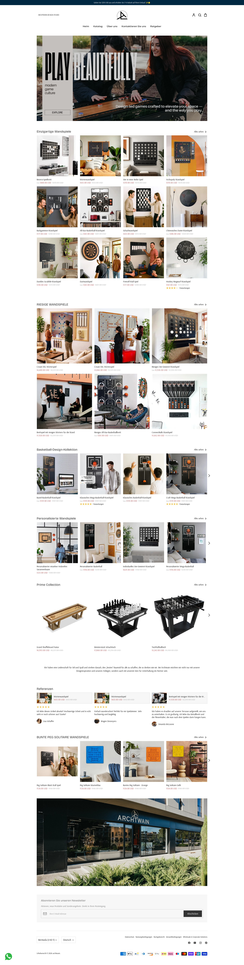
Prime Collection (48, 585)
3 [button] (122, 883)
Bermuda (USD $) (46, 939)
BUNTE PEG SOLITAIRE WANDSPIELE (63, 737)
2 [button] (118, 883)
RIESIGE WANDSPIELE (52, 304)
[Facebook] (189, 943)
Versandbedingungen (174, 937)
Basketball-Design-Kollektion (57, 449)
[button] (35, 476)
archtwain (56, 953)
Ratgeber (155, 26)
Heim (86, 26)
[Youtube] (195, 943)
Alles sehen (199, 131)
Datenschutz (129, 937)
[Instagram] (200, 943)
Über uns (112, 26)
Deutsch (67, 939)
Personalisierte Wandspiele (56, 518)
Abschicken (192, 913)
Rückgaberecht (159, 937)
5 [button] (128, 883)
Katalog (98, 26)
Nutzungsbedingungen (144, 937)
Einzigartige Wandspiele (54, 131)
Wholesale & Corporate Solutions (195, 937)
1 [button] (115, 883)
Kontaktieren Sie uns (134, 26)
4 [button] (125, 883)
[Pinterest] (206, 943)
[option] (122, 78)
